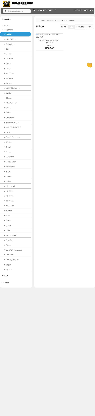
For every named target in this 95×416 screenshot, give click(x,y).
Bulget (8, 69)
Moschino (10, 206)
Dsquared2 (10, 118)
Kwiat (8, 171)
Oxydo (8, 225)
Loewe (8, 176)
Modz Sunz (10, 201)
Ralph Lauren (11, 235)
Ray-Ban (9, 240)
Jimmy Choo (11, 162)
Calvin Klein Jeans (13, 88)
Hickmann (10, 157)
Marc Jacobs (11, 186)
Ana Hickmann (11, 39)
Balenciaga (10, 44)
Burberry (9, 78)
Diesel (8, 108)
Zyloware (9, 269)
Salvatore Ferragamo (14, 250)
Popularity (80, 27)
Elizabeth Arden (12, 122)
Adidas (9, 34)
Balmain (9, 54)
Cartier (8, 93)
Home (42, 20)
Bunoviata (10, 73)
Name (63, 27)
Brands (52, 10)
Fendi (8, 132)
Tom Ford (10, 255)
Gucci (8, 147)
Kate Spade (10, 167)
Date (90, 27)
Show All (6, 26)
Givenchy (9, 142)
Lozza (8, 181)
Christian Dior (11, 103)
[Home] (34, 10)
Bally (8, 49)
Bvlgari (8, 83)
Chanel (8, 98)
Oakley (8, 220)
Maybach (9, 196)
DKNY (8, 113)
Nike (8, 216)
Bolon (8, 64)
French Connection (13, 137)
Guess (8, 152)
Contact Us (78, 10)
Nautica (9, 211)
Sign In (89, 10)
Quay (8, 230)
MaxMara (9, 191)
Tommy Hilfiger (12, 260)
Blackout (9, 59)
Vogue (8, 265)
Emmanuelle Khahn (13, 127)
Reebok (9, 245)
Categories (41, 10)
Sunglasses (8, 30)
